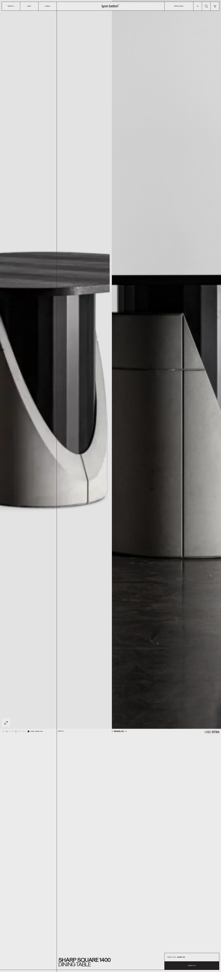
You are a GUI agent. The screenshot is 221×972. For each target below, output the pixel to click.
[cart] (215, 6)
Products (11, 6)
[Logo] (110, 6)
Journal (47, 6)
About (29, 6)
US (198, 6)
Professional (179, 6)
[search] (206, 6)
